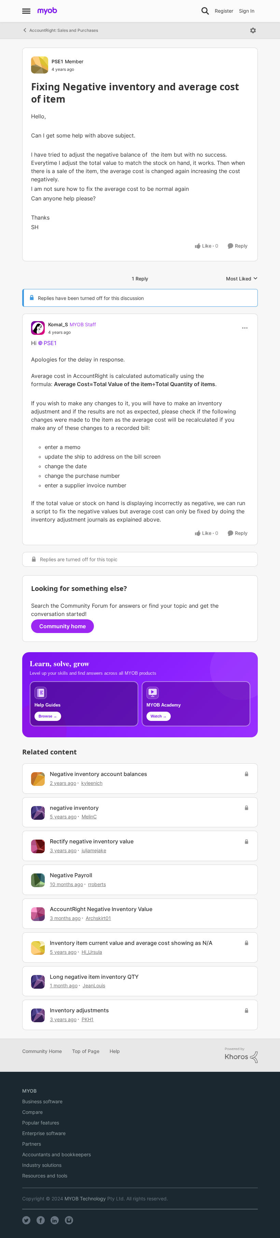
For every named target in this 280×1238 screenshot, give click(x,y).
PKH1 (88, 1019)
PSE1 (57, 61)
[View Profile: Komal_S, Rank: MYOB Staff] (38, 328)
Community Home (42, 1051)
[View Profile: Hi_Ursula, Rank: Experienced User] (38, 948)
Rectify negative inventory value (92, 841)
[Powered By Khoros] (241, 1055)
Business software (42, 1101)
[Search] (205, 11)
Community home (62, 626)
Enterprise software (44, 1133)
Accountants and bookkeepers (56, 1154)
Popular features (40, 1122)
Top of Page (85, 1051)
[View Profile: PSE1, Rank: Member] (39, 65)
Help (115, 1051)
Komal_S (58, 324)
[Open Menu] (253, 30)
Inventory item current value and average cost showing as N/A (131, 942)
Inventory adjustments (79, 1010)
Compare (32, 1112)
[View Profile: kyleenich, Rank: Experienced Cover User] (38, 779)
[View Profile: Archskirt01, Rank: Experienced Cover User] (38, 914)
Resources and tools (44, 1175)
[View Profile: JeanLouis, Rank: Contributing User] (38, 982)
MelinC (89, 816)
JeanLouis (94, 985)
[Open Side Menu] (26, 11)
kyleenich (91, 783)
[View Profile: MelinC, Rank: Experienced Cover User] (38, 813)
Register (224, 11)
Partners (31, 1144)
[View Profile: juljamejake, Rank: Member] (38, 846)
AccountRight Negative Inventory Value (101, 909)
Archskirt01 (98, 918)
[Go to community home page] (47, 11)
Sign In (246, 11)
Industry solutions (41, 1165)
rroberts (97, 884)
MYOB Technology (85, 1198)
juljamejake (94, 850)
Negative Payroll (71, 875)
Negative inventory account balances (98, 774)
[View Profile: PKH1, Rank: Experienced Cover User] (38, 1015)
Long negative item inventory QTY (94, 976)
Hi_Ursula (92, 952)
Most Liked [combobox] (242, 279)
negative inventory (74, 807)
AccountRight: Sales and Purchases (63, 30)
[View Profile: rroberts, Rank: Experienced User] (38, 880)
